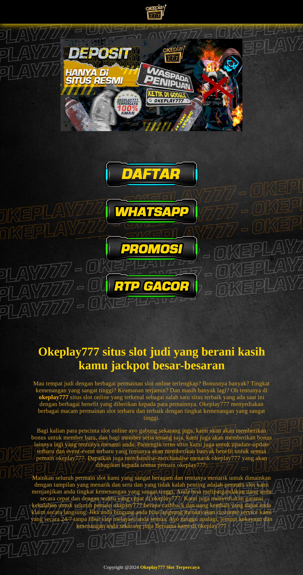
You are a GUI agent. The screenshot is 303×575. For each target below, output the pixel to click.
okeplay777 (54, 397)
